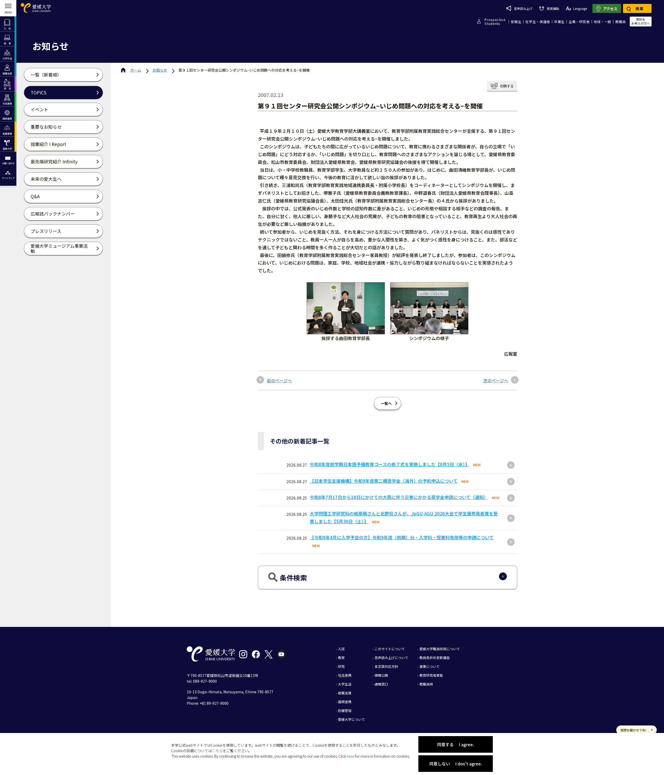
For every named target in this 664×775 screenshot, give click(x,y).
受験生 (516, 21)
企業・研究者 (579, 21)
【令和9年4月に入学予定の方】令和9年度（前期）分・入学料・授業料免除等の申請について (402, 537)
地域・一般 (602, 21)
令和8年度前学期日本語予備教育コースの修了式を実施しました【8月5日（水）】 (389, 464)
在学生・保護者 (537, 21)
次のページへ (495, 380)
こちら (217, 750)
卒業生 (559, 21)
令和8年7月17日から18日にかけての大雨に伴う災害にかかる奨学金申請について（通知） (399, 497)
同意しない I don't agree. (455, 763)
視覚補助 (553, 8)
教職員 (620, 21)
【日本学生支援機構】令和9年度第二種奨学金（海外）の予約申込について (384, 481)
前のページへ (279, 380)
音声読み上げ (523, 8)
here (350, 756)
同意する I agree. (455, 744)
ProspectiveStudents (495, 21)
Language (580, 8)
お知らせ (160, 70)
